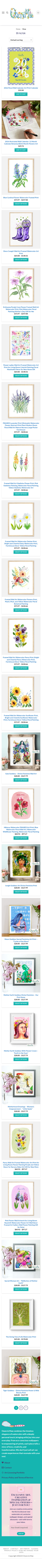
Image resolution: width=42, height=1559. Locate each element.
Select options (21, 204)
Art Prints (25, 1549)
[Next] (26, 1408)
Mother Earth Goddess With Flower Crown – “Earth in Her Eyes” (21, 1052)
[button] (3, 13)
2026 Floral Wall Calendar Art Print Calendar (21, 88)
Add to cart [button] (21, 94)
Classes (34, 1549)
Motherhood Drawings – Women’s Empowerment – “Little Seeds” (21, 1108)
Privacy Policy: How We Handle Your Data (21, 1551)
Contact (14, 1549)
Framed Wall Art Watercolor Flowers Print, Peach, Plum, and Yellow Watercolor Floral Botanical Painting (21, 601)
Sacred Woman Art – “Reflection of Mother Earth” (21, 1282)
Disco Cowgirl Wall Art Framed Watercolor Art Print (21, 252)
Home (18, 29)
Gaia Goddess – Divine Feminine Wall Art (21, 774)
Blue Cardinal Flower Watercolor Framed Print (21, 198)
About (6, 1549)
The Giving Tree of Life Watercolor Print (21, 1337)
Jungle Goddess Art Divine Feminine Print (21, 886)
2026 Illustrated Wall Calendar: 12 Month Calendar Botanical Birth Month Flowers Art (21, 142)
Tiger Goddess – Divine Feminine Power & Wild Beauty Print (21, 1391)
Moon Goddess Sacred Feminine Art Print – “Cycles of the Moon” (21, 940)
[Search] (7, 12)
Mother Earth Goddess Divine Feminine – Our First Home (21, 996)
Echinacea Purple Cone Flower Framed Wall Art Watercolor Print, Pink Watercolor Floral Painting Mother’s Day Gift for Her (21, 309)
